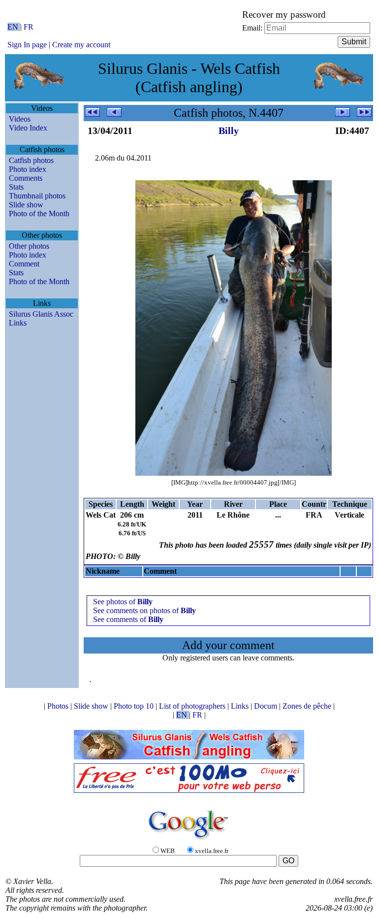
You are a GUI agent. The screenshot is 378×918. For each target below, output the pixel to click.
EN (13, 27)
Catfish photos (31, 160)
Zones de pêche (308, 706)
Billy (229, 130)
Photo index (27, 169)
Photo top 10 (135, 706)
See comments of (128, 619)
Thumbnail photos (37, 196)
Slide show (26, 204)
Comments (25, 178)
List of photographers (193, 706)
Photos (58, 706)
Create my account (81, 44)
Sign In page (27, 44)
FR (28, 27)
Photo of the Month (39, 213)
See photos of (123, 601)
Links (18, 323)
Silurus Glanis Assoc (41, 314)
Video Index (28, 128)
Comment (24, 264)
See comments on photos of (144, 610)
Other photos (29, 246)
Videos (20, 119)
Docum (266, 706)
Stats (16, 187)
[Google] (189, 840)
